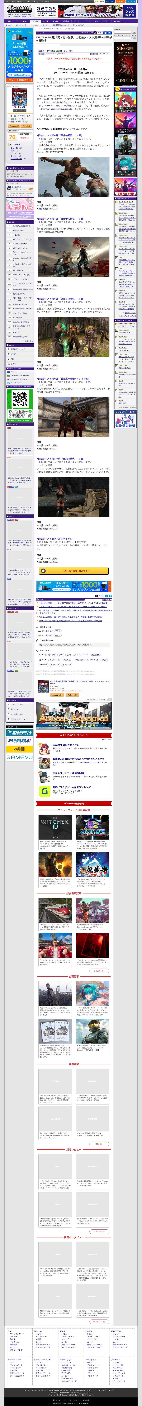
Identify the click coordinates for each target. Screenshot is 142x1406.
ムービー (46, 25)
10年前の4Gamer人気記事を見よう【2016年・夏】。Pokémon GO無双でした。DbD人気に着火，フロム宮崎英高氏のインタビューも (20, 480)
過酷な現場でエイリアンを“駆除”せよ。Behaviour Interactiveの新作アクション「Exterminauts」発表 (90, 927)
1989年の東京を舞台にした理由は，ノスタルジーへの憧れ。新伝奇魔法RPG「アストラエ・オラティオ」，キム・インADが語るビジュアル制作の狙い (20, 635)
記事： (18, 189)
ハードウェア (86, 21)
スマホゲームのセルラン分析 (22, 259)
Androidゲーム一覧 (69, 1381)
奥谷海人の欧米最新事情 (21, 226)
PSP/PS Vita (116, 1331)
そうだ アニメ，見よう (21, 279)
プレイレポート (21, 25)
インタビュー (34, 25)
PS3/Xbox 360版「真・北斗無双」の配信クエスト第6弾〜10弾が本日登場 (70, 617)
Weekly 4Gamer (18, 230)
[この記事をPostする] (95, 32)
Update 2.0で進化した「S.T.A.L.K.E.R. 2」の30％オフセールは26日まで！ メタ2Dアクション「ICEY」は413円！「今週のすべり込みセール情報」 (55, 882)
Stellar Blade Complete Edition (127, 384)
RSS (7, 1)
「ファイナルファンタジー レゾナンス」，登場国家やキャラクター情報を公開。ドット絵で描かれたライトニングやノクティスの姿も (127, 251)
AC (96, 21)
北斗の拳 (80, 660)
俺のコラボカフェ (19, 294)
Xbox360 (44, 665)
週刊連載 (13, 1345)
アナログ (105, 21)
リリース (55, 665)
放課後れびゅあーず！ (20, 337)
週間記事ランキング (18, 349)
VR (75, 21)
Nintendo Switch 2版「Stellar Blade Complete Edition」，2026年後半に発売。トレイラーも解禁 (127, 240)
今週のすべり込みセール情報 (22, 265)
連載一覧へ (29, 341)
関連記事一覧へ (107, 600)
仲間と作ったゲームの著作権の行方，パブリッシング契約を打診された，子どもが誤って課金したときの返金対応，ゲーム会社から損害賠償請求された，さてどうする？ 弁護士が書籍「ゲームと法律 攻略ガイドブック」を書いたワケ (55, 1051)
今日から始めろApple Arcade (23, 289)
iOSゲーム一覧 (67, 1378)
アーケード (115, 1360)
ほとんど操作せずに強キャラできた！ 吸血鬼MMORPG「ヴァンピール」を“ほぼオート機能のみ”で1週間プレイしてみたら (20, 543)
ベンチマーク (92, 1376)
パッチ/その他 (16, 159)
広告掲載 (86, 1400)
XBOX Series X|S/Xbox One (20, 375)
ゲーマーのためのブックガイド (22, 284)
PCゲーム (14, 372)
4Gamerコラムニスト (20, 304)
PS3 (61, 655)
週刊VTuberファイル (20, 248)
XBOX (25, 21)
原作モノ (68, 660)
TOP (9, 21)
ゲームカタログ (78, 25)
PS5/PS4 (36, 21)
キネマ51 (16, 332)
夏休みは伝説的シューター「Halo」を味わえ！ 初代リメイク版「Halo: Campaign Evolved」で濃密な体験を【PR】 (91, 1048)
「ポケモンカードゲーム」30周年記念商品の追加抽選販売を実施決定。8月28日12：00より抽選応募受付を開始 (127, 273)
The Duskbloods (124, 350)
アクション (72, 655)
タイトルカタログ (43, 1347)
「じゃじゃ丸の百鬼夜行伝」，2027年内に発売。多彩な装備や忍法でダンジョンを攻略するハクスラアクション (127, 218)
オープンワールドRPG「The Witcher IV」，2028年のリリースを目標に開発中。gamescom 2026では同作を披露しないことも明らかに (55, 845)
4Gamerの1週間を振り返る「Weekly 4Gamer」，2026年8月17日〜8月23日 (90, 1134)
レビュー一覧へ (99, 1231)
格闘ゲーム (117, 1368)
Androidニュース (68, 1365)
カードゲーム (118, 1370)
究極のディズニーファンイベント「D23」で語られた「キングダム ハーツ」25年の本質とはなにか (19, 694)
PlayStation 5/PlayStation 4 (19, 379)
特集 (12, 151)
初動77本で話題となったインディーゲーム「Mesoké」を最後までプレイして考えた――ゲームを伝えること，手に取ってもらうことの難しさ (19, 602)
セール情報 (65, 1370)
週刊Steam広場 (18, 270)
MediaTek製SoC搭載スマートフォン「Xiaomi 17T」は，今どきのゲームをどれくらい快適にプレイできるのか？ (92, 1183)
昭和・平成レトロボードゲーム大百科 (22, 299)
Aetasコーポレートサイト (19, 719)
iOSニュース (66, 1362)
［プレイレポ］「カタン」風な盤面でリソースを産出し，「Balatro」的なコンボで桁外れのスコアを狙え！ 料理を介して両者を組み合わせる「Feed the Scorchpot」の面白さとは (55, 1184)
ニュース (14, 148)
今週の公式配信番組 (20, 244)
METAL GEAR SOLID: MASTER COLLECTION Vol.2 (127, 394)
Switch (45, 21)
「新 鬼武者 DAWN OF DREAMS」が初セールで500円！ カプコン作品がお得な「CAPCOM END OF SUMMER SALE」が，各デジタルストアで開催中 (92, 882)
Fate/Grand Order (124, 332)
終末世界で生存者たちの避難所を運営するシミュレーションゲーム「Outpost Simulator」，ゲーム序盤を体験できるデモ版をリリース (127, 284)
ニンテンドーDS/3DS (42, 1360)
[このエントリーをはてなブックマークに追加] (109, 34)
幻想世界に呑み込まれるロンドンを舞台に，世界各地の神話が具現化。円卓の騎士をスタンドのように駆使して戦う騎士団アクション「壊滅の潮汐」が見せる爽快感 (55, 1222)
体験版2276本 (27, 16)
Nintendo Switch (16, 383)
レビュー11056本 (13, 16)
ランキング (131, 1)
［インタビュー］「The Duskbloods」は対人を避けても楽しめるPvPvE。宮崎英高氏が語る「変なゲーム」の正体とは (92, 1313)
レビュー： (25, 189)
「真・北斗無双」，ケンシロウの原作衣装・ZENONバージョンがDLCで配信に (73, 603)
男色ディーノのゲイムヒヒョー (22, 253)
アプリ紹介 (65, 1373)
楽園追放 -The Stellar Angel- (127, 376)
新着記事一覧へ (99, 971)
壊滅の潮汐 (122, 403)
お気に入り (110, 1)
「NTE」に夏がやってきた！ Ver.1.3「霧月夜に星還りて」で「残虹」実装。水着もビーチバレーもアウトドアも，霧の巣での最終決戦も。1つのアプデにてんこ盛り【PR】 (92, 1011)
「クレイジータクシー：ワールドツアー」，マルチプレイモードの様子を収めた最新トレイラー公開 (55, 962)
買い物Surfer (17, 317)
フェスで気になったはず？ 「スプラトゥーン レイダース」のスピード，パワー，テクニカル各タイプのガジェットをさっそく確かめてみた (19, 572)
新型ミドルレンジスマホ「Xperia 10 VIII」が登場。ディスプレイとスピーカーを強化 (127, 295)
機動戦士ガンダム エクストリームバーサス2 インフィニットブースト (127, 359)
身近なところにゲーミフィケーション (22, 327)
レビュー (9, 25)
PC (17, 21)
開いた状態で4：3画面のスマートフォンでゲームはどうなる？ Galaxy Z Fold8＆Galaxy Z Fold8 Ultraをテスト (92, 1221)
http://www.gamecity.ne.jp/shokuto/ (56, 109)
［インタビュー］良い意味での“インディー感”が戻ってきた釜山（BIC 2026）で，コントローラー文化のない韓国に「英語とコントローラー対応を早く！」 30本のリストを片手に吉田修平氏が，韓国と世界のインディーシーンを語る (20, 664)
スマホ (55, 21)
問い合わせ (45, 1)
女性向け (65, 21)
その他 (115, 1378)
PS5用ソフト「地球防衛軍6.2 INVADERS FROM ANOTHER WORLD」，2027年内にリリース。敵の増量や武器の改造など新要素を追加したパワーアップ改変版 (92, 845)
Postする (100, 33)
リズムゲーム (118, 1376)
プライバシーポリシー (18, 704)
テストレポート (93, 1365)
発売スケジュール (43, 1345)
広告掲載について (17, 714)
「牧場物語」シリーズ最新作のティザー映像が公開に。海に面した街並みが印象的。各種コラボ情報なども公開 (127, 262)
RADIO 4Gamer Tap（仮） (22, 275)
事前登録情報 (66, 1368)
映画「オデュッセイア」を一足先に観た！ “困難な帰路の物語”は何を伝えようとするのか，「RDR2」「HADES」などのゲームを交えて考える (19, 451)
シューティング (119, 1373)
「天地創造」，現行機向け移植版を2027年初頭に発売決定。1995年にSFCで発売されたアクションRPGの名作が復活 (127, 229)
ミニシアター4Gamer (20, 313)
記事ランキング (16, 1350)
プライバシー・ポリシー (71, 1400)
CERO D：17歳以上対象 (91, 655)
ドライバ (14, 364)
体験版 (12, 1339)
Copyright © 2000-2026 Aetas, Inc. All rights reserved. (71, 1403)
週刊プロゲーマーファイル (22, 239)
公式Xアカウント (18, 1)
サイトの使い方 (32, 1)
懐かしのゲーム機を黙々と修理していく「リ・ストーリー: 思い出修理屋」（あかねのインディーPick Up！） (54, 1135)
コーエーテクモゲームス (20, 116)
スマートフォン (66, 1360)
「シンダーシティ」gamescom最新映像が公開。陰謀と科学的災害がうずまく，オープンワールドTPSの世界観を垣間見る (92, 962)
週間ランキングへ (130, 313)
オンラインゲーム (17, 1334)
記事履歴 (120, 1)
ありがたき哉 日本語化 (21, 322)
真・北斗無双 (19, 107)
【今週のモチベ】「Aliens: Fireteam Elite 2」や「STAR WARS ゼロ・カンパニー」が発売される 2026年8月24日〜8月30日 (92, 1098)
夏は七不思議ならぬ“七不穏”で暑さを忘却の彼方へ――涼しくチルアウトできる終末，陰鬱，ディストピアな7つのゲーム (19, 510)
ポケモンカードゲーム (126, 326)
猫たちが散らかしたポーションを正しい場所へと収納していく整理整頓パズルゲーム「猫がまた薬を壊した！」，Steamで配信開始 (127, 306)
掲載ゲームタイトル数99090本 (19, 14)
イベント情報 (118, 1365)
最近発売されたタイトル (61, 25)
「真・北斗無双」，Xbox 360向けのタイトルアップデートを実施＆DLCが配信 (73, 607)
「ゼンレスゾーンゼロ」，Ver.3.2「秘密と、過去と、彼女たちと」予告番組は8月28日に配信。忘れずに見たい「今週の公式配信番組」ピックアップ (55, 1099)
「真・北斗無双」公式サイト (75, 571)
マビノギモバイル (125, 368)
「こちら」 (83, 1392)
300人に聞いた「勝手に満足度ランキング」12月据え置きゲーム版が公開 (70, 621)
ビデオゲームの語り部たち (22, 309)
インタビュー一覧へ (99, 1322)
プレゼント (15, 354)
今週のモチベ (17, 235)
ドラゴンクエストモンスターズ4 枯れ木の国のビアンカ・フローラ (127, 341)
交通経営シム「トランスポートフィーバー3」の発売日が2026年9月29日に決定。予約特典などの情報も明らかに (54, 927)
